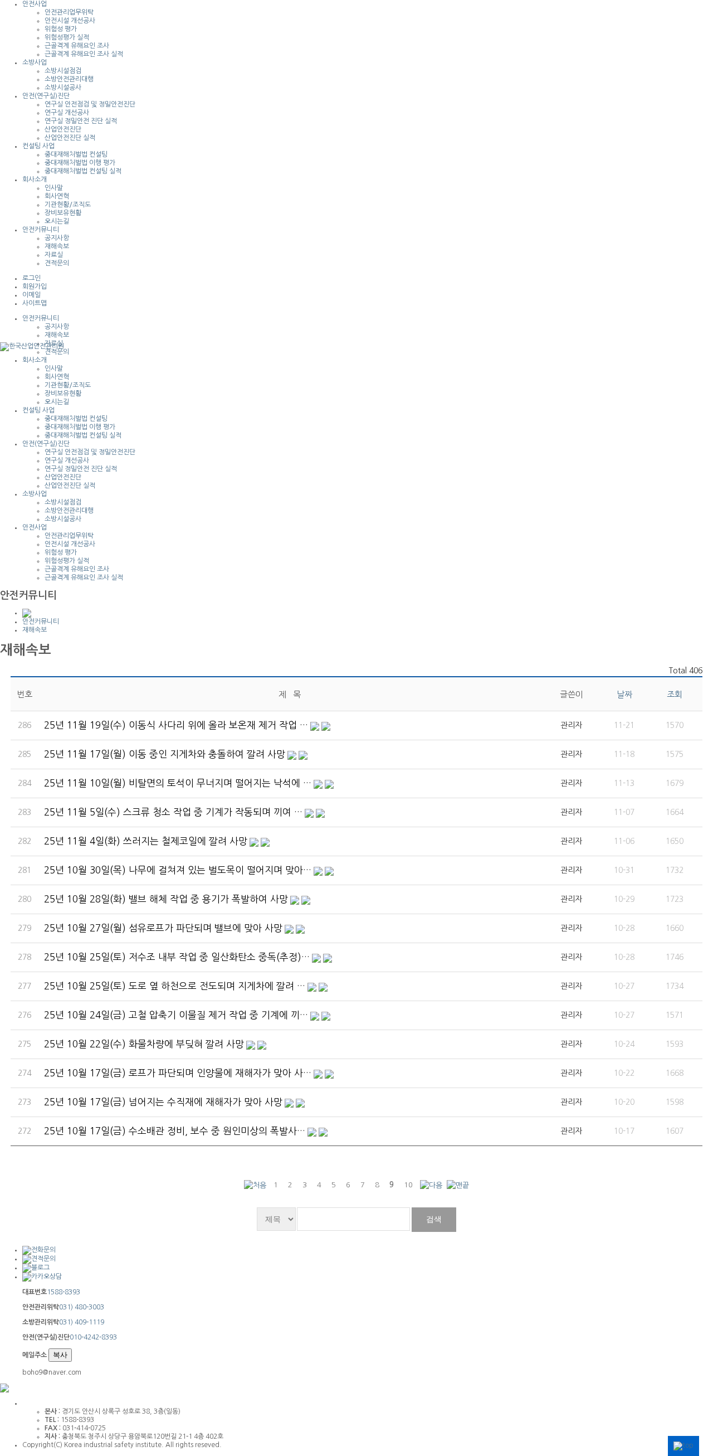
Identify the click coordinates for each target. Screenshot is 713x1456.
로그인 (31, 278)
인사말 (54, 188)
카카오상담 (46, 1276)
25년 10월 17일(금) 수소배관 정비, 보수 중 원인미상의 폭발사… (174, 1130)
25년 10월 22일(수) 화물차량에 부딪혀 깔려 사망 (144, 1044)
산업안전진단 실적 (70, 137)
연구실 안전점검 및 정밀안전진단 (90, 104)
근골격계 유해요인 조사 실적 (84, 54)
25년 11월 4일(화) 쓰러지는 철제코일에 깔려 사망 (145, 841)
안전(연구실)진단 (46, 96)
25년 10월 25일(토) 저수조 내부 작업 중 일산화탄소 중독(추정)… (177, 957)
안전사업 (34, 4)
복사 (60, 1355)
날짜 (624, 694)
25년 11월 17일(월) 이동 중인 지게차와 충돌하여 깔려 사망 (164, 754)
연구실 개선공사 (67, 112)
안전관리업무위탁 (69, 12)
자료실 (54, 254)
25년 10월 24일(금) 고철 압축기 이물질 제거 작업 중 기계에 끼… (176, 1015)
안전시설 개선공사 (70, 20)
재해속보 (57, 246)
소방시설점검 (63, 70)
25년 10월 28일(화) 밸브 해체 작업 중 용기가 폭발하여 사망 (166, 899)
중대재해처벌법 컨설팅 (76, 154)
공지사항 (57, 238)
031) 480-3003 (81, 1307)
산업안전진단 (63, 129)
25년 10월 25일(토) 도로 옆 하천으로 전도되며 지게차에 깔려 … (174, 986)
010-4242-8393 (93, 1337)
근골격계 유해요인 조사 (77, 45)
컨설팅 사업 (38, 146)
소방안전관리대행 (69, 79)
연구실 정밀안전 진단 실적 (81, 121)
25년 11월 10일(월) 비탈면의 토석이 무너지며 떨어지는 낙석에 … (177, 783)
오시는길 (57, 221)
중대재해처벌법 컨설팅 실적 (83, 171)
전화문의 (43, 1249)
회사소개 (34, 179)
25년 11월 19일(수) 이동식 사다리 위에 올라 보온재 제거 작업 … (176, 725)
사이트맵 (34, 303)
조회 (674, 694)
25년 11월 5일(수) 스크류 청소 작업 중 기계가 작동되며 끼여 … (173, 812)
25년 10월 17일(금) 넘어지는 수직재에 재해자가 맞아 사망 (163, 1101)
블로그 (40, 1267)
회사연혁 (57, 196)
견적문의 (57, 263)
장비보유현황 (63, 213)
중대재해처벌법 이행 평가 (80, 162)
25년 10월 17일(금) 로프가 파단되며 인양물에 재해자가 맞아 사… (177, 1073)
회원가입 (34, 286)
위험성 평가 (61, 29)
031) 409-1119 (81, 1322)
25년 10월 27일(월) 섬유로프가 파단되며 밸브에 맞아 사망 (163, 928)
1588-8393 (63, 1292)
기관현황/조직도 (68, 204)
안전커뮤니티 (40, 229)
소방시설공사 (63, 87)
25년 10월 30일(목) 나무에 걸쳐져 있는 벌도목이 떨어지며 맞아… (177, 870)
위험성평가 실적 (67, 37)
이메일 (31, 295)
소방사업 (34, 62)
